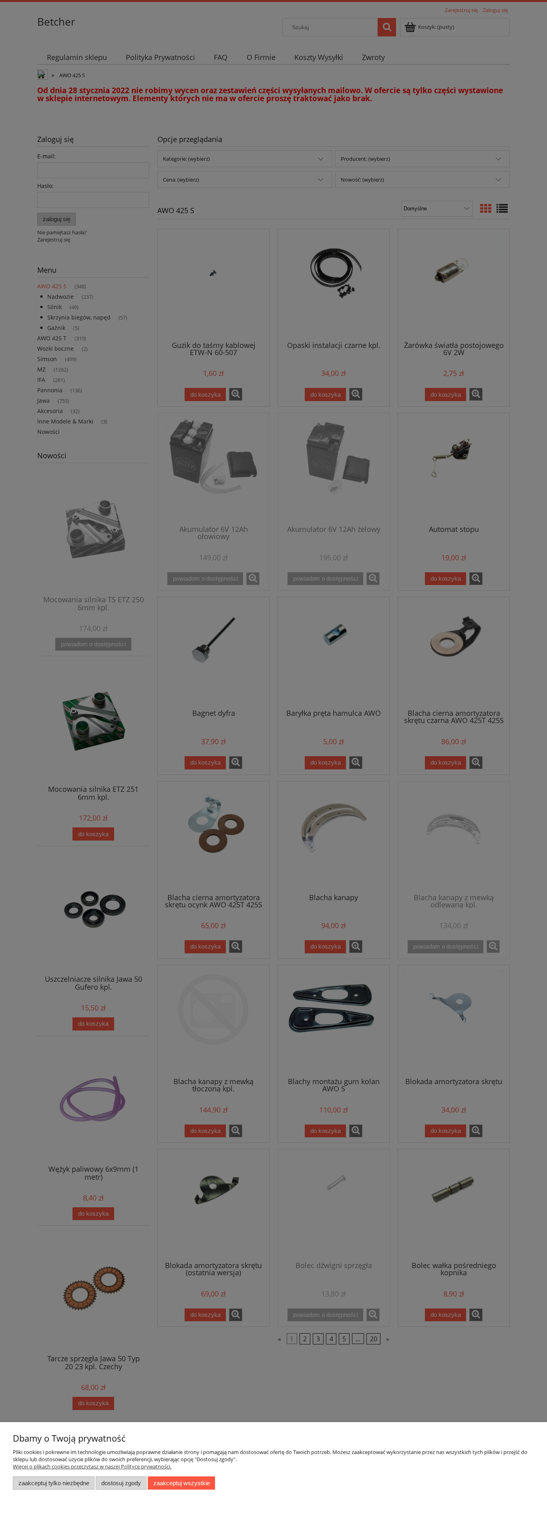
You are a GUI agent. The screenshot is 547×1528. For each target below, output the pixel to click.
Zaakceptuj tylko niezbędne (53, 1483)
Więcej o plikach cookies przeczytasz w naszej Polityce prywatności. (92, 1466)
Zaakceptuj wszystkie (181, 1483)
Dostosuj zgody (121, 1483)
